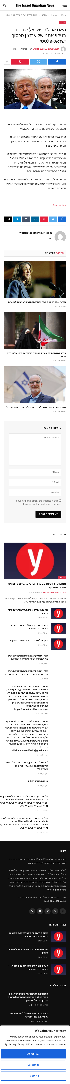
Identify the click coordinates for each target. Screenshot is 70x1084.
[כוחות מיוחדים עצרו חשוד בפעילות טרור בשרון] (58, 613)
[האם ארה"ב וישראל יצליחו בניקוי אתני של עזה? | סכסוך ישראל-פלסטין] (35, 89)
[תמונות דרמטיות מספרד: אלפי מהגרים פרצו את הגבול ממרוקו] (35, 561)
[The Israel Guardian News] (35, 5)
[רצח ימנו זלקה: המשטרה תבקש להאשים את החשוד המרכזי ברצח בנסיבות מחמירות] (58, 674)
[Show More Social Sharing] (7, 62)
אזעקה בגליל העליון (38, 781)
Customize (33, 1065)
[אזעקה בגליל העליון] (58, 784)
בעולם (62, 22)
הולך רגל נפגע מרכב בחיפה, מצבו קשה (28, 640)
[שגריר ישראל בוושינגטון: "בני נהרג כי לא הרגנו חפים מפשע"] (35, 384)
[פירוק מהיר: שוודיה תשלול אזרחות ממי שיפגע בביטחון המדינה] (58, 1017)
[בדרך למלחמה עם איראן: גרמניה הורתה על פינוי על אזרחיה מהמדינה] (35, 330)
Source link (59, 205)
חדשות (62, 577)
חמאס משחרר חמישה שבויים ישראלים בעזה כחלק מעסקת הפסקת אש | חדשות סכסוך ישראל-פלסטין (28, 997)
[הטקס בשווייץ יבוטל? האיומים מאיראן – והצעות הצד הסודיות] (58, 628)
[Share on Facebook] (57, 62)
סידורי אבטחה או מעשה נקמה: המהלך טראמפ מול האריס (37, 302)
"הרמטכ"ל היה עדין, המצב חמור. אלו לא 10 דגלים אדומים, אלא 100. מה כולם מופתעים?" (26, 765)
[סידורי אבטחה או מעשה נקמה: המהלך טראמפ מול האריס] (35, 279)
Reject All (33, 1076)
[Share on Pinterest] (20, 62)
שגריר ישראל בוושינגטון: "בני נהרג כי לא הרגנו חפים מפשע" (36, 407)
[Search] (5, 5)
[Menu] (65, 5)
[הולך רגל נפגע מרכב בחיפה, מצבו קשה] (58, 644)
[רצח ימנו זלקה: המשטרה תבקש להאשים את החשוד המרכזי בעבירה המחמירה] (58, 659)
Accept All (33, 1053)
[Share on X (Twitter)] (38, 62)
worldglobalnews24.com (46, 49)
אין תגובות (59, 54)
